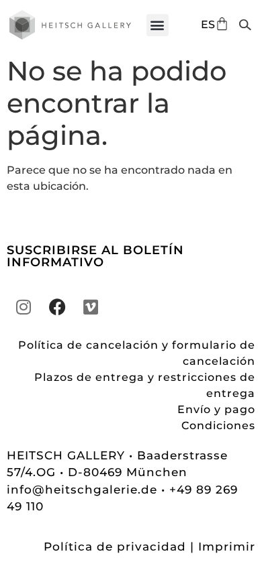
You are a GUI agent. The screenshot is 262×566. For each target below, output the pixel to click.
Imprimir (226, 546)
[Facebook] (57, 307)
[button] (157, 25)
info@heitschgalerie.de (84, 489)
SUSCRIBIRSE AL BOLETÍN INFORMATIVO (95, 256)
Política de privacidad (115, 546)
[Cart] (222, 24)
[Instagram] (23, 307)
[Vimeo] (90, 307)
